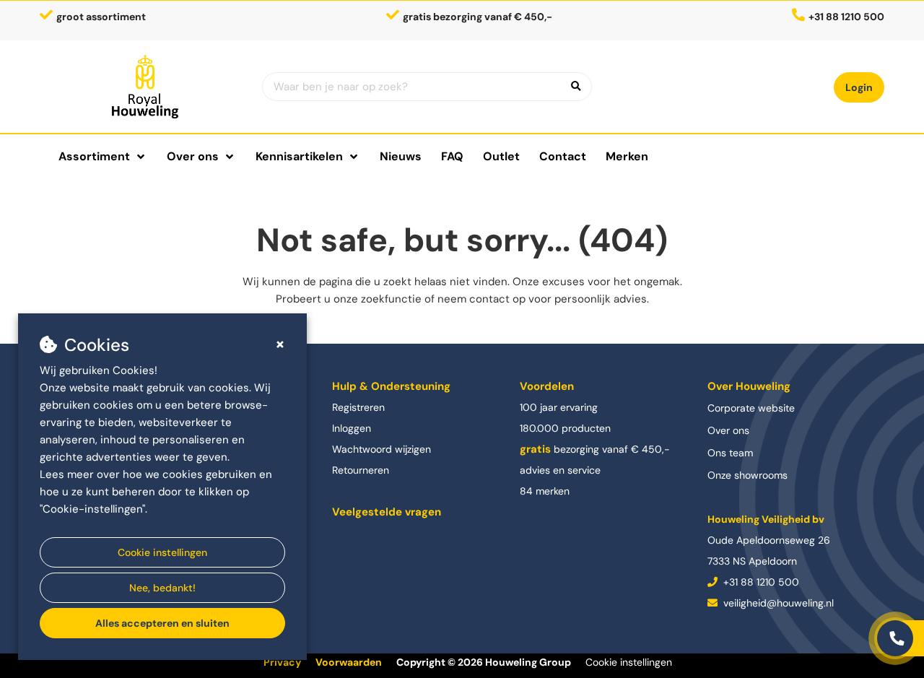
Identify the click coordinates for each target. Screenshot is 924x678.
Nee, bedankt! (162, 587)
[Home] (145, 86)
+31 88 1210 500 (759, 581)
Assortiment (94, 156)
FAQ (452, 156)
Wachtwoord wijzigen (381, 449)
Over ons (728, 430)
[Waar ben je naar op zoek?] (576, 86)
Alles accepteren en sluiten (162, 623)
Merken (627, 156)
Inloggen (351, 428)
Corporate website (751, 407)
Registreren (358, 407)
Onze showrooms (747, 475)
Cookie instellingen (162, 552)
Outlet (501, 156)
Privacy (282, 662)
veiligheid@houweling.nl (777, 602)
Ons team (730, 452)
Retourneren (360, 470)
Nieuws (401, 156)
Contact (562, 156)
